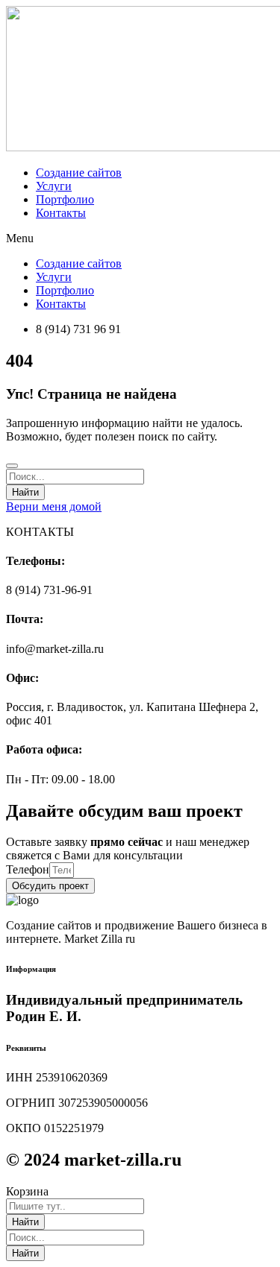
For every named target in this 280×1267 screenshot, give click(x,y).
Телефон (27, 869)
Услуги (54, 186)
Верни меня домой (54, 506)
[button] (140, 238)
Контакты (61, 212)
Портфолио (65, 199)
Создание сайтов (79, 172)
